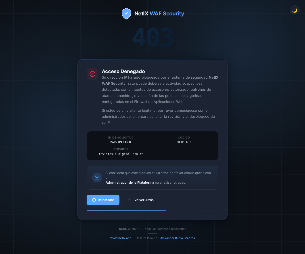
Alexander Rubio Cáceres (177, 238)
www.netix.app (120, 238)
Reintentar (106, 200)
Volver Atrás (144, 200)
